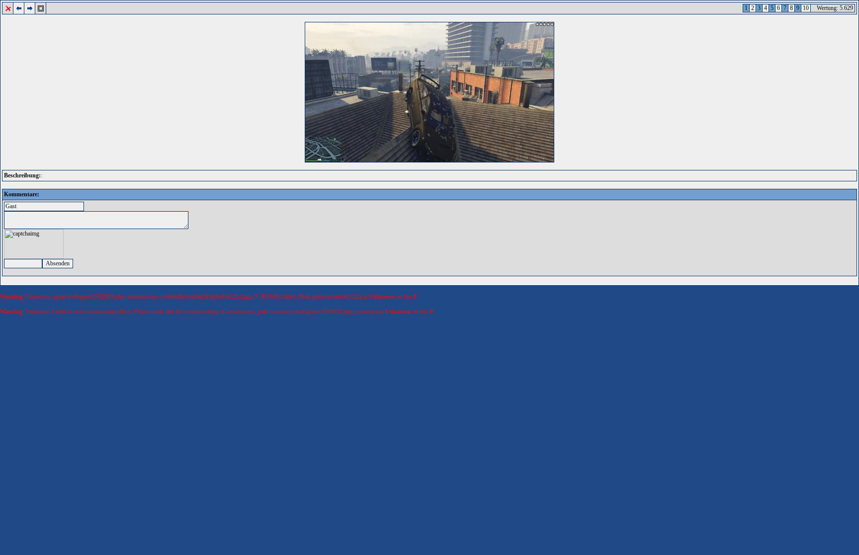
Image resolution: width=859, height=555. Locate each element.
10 (805, 7)
